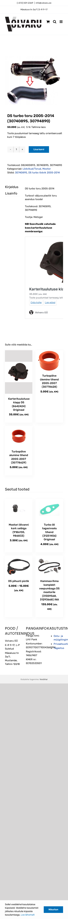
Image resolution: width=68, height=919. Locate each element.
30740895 (21, 172)
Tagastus (59, 648)
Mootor (46, 168)
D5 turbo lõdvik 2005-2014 (44, 172)
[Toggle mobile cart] (48, 21)
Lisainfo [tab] (9, 193)
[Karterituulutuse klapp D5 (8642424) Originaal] (18, 372)
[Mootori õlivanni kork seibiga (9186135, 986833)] (18, 509)
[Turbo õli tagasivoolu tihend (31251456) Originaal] (49, 509)
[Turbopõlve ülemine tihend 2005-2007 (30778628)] (49, 360)
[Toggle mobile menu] (61, 21)
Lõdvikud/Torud (32, 168)
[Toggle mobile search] (54, 21)
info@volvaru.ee (43, 3)
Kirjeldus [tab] (9, 187)
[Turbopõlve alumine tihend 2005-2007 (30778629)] (18, 436)
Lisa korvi (39, 149)
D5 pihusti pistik (18, 581)
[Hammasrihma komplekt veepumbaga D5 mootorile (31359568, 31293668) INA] (49, 566)
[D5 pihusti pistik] (18, 566)
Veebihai (44, 679)
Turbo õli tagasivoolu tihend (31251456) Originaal (49, 532)
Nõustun (53, 909)
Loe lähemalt (27, 914)
